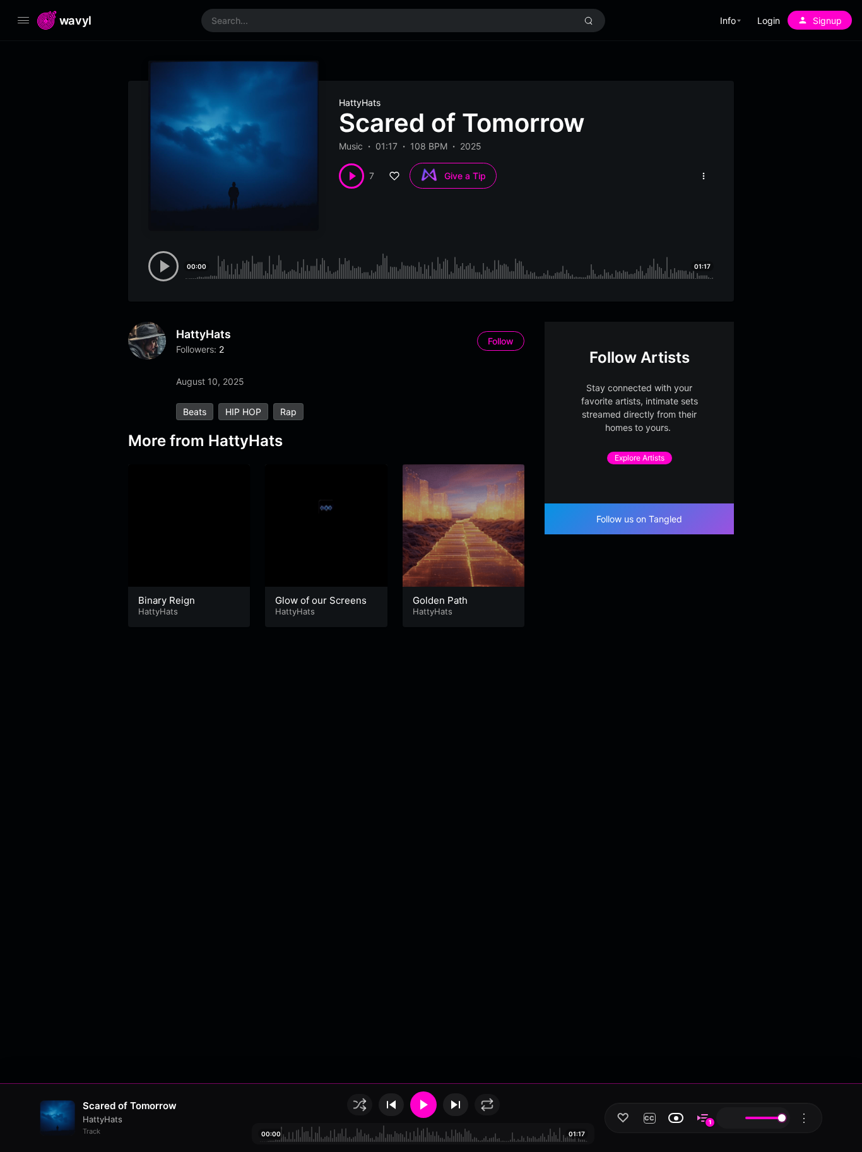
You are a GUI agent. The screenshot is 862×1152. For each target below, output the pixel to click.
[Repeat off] (487, 1104)
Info (728, 20)
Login (768, 20)
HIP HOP (243, 411)
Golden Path (440, 600)
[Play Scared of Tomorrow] (351, 176)
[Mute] (729, 1117)
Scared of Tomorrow (130, 1106)
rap (288, 411)
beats (194, 411)
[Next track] (455, 1104)
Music (351, 146)
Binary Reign (166, 600)
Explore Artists (639, 457)
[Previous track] (391, 1104)
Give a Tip (465, 175)
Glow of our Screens (321, 600)
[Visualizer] (675, 1118)
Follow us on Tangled (639, 519)
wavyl (75, 20)
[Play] (423, 1104)
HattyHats (360, 102)
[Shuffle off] (359, 1104)
